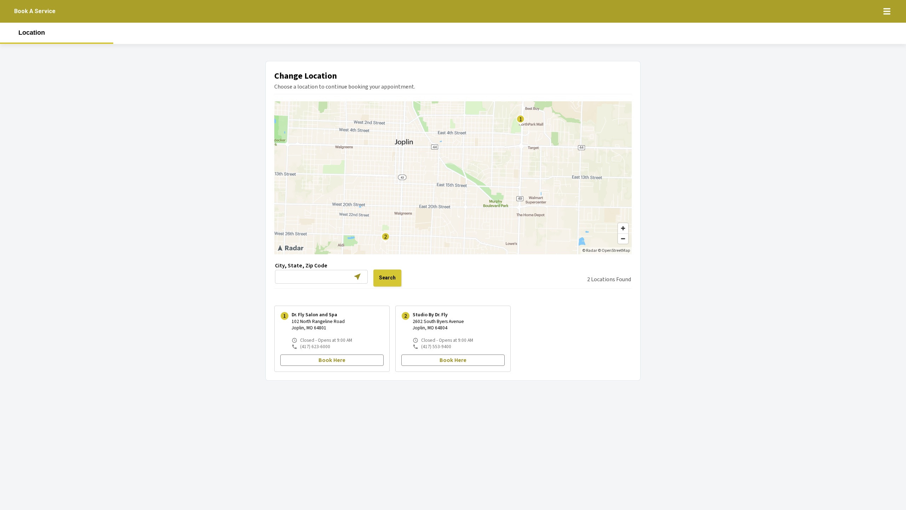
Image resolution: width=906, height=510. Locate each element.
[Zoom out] (623, 238)
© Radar (589, 251)
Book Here (332, 360)
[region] (453, 177)
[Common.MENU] (887, 11)
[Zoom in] (623, 228)
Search (387, 277)
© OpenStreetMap (614, 251)
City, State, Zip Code (301, 266)
